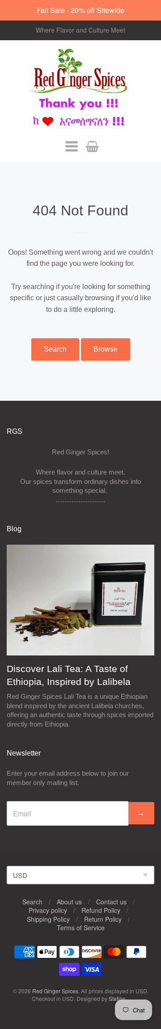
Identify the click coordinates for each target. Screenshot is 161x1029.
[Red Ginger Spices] (80, 89)
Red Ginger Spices (55, 991)
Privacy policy (48, 910)
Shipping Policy (48, 919)
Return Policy (103, 919)
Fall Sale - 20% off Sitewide (80, 10)
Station (117, 998)
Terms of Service (81, 927)
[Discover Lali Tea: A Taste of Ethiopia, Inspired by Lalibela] (80, 600)
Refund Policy (100, 910)
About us (69, 901)
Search (55, 349)
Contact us (111, 901)
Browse (105, 349)
